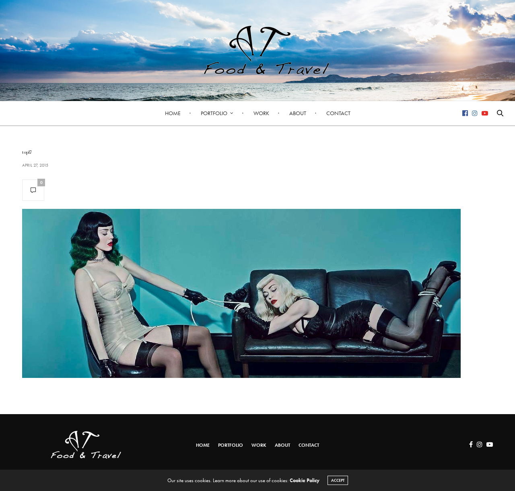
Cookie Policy (304, 480)
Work (261, 113)
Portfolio (214, 113)
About (297, 113)
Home (173, 113)
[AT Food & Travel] (257, 50)
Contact (338, 113)
